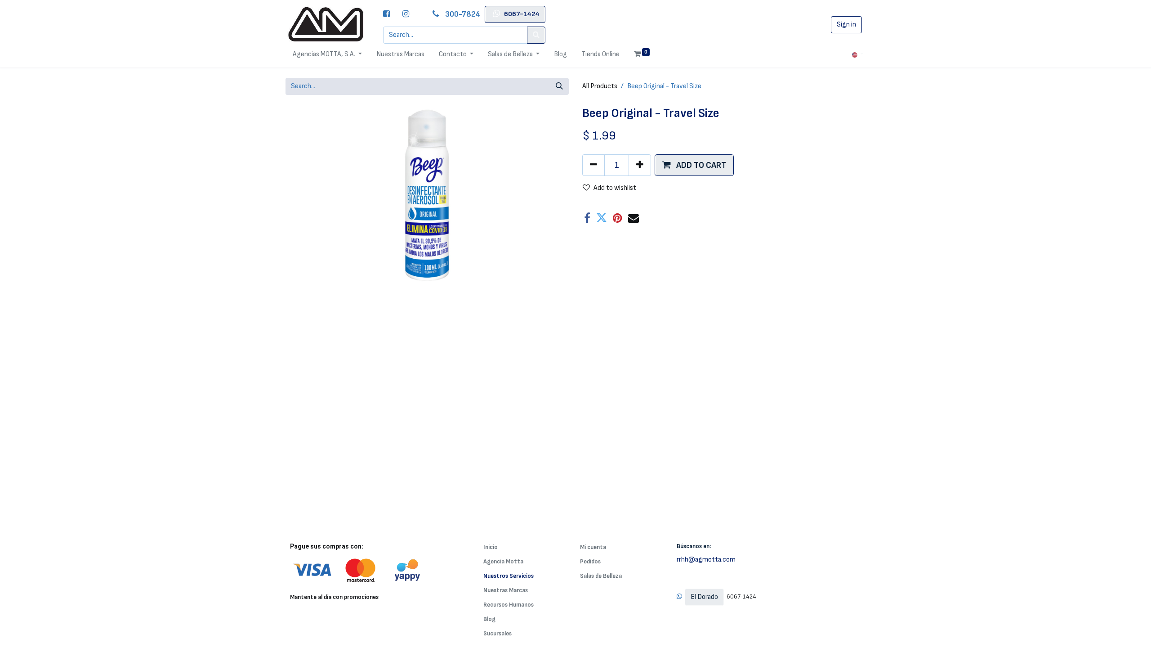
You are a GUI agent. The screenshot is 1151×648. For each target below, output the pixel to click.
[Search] (536, 35)
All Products (599, 86)
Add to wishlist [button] (614, 188)
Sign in (846, 24)
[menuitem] (400, 54)
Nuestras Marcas (505, 590)
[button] (694, 165)
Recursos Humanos (508, 604)
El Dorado (704, 597)
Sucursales (497, 633)
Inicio (490, 547)
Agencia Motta (503, 561)
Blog (489, 619)
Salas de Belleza (601, 576)
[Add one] (640, 165)
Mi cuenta (593, 547)
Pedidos (590, 561)
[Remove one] (593, 165)
